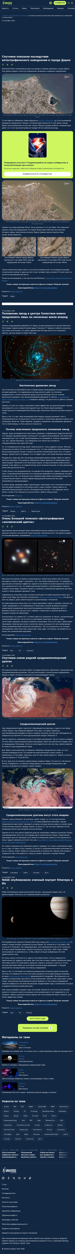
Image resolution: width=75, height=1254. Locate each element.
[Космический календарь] (50, 2)
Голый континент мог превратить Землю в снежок (47, 1155)
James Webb (42, 1106)
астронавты (61, 1129)
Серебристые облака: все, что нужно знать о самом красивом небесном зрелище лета (37, 1051)
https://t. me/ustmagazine (45, 642)
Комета (54, 1116)
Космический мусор (10, 1120)
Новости (5, 8)
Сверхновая (8, 1125)
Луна (23, 1120)
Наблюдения (48, 8)
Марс (39, 1120)
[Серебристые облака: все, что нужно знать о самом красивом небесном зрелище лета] (9, 1045)
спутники (36, 872)
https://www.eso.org (23, 635)
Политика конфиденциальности (15, 1224)
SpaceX (6, 1111)
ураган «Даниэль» (46, 120)
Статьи (15, 8)
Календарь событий (10, 1220)
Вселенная (62, 1111)
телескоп (18, 1139)
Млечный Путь (50, 1120)
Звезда (6, 1116)
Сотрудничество (8, 1193)
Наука (24, 8)
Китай (45, 1116)
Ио (20, 1012)
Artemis (6, 1106)
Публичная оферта (9, 1215)
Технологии (34, 8)
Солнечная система (23, 1125)
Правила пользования (11, 1228)
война (26, 1134)
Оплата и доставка (9, 1202)
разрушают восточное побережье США (18, 822)
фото (46, 872)
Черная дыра (35, 511)
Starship (16, 1111)
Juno (11, 1012)
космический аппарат (51, 1134)
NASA (53, 1106)
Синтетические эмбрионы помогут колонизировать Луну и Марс (28, 1079)
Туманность (49, 1125)
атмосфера (14, 872)
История (35, 1116)
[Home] (7, 3)
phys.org (18, 495)
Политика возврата (10, 1206)
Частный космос (9, 1129)
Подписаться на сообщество (37, 174)
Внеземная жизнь (48, 1111)
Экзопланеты (37, 1129)
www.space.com (21, 857)
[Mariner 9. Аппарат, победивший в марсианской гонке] (9, 1059)
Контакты (6, 1198)
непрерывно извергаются (19, 976)
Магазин (5, 1189)
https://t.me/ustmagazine (46, 1004)
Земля (12, 296)
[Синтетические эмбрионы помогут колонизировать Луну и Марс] (9, 1073)
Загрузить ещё (37, 1018)
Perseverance (63, 1106)
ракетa (65, 1134)
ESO (11, 650)
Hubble (31, 1106)
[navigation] (69, 3)
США (61, 1120)
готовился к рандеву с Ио (60, 942)
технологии (29, 1139)
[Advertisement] (37, 40)
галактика (30, 650)
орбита (23, 511)
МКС (31, 1120)
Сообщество (60, 3)
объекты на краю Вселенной (50, 597)
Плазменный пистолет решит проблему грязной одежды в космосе (29, 1092)
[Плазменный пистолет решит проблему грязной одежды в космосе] (9, 1086)
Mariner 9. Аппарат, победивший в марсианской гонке (23, 1065)
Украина (60, 8)
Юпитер (29, 1012)
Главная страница (8, 15)
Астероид (34, 1111)
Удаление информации (11, 1211)
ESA (15, 1106)
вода (17, 1134)
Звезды (12, 511)
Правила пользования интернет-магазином (19, 1233)
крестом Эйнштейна (38, 535)
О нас (4, 1184)
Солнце (37, 1125)
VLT (20, 650)
